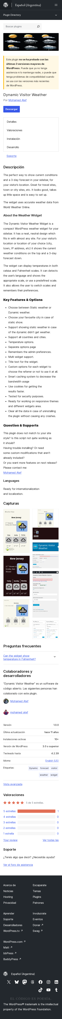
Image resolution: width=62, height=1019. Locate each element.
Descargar (11, 109)
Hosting (8, 896)
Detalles (12, 121)
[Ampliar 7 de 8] (54, 575)
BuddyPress (12, 959)
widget (54, 775)
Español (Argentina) (23, 974)
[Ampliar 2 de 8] (25, 560)
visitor (54, 768)
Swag (38, 931)
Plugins (37, 896)
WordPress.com (14, 941)
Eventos (38, 919)
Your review (10, 840)
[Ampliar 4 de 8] (54, 513)
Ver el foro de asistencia (18, 864)
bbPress (10, 953)
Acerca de (9, 885)
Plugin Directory (12, 14)
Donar (38, 925)
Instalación (13, 138)
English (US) (52, 760)
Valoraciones (14, 130)
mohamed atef (19, 712)
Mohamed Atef (17, 100)
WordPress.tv (13, 931)
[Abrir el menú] (56, 5)
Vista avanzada (12, 784)
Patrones (38, 902)
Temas (37, 891)
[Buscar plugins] (38, 26)
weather (44, 775)
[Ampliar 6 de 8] (54, 558)
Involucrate (39, 913)
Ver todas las (51, 840)
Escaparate (39, 885)
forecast (44, 768)
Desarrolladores (12, 925)
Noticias (8, 891)
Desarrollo (13, 147)
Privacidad (9, 902)
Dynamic (33, 768)
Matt (8, 947)
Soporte (12, 156)
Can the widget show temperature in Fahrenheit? (19, 657)
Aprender (8, 913)
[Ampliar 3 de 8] (25, 603)
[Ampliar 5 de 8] (54, 546)
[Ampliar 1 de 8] (25, 513)
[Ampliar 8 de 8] (54, 624)
